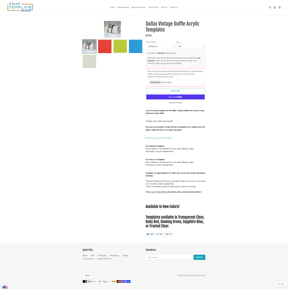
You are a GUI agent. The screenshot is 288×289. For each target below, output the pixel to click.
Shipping (125, 255)
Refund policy (114, 255)
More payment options (175, 102)
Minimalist (161, 53)
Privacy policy (102, 255)
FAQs (92, 255)
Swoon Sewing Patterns (159, 192)
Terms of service (88, 259)
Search (85, 255)
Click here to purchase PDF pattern (158, 138)
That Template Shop (188, 275)
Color (178, 42)
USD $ (87, 275)
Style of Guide (151, 42)
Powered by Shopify (199, 275)
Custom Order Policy (104, 259)
